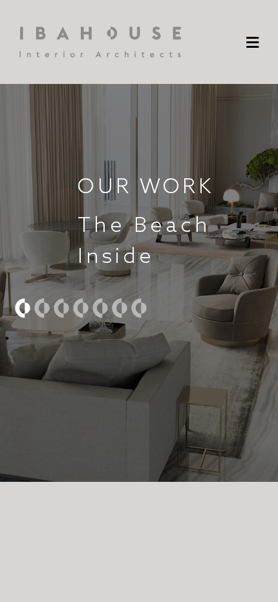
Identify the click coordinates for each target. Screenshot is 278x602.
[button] (252, 43)
